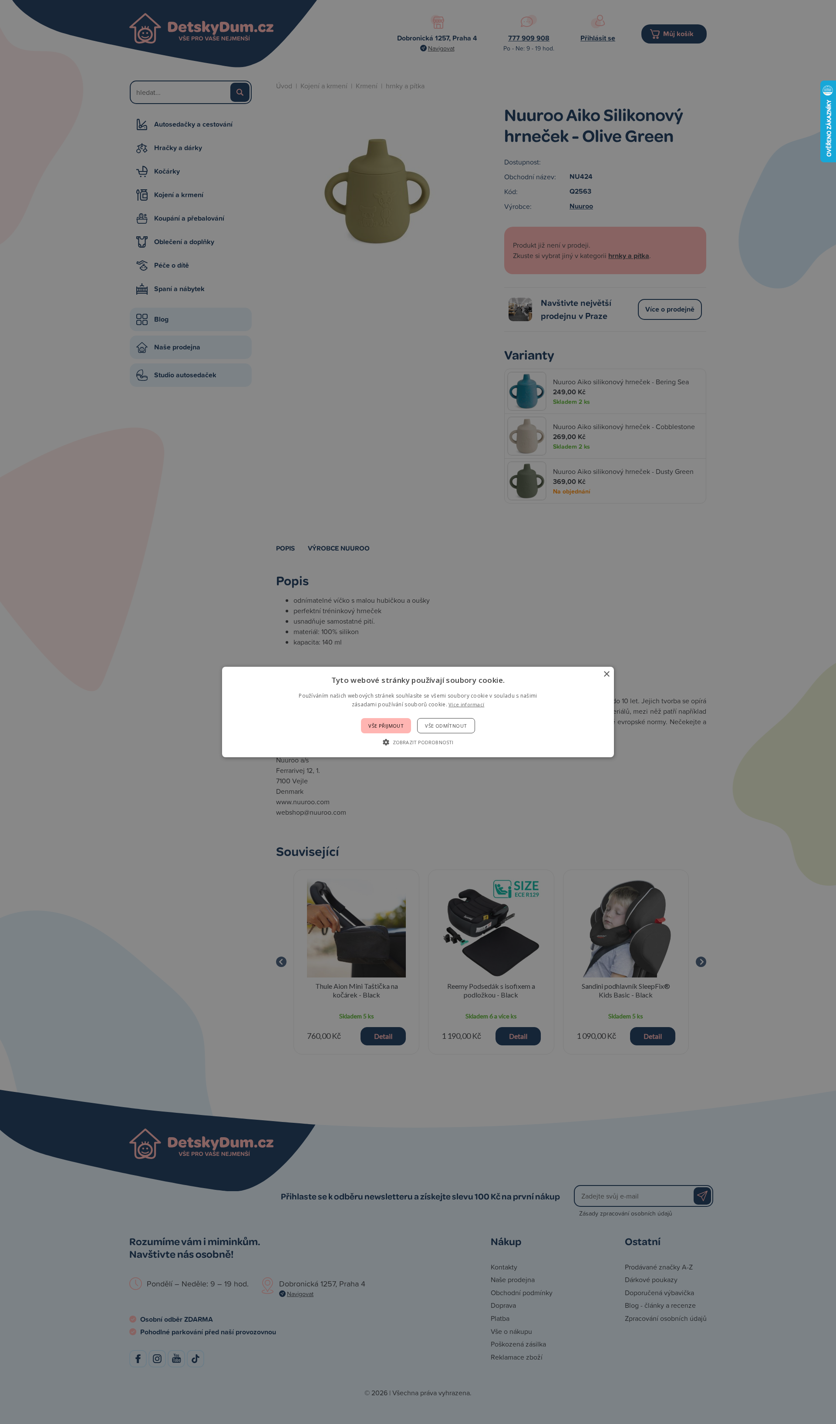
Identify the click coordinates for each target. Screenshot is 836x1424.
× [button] (606, 674)
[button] (418, 742)
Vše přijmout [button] (386, 725)
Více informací (466, 704)
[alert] (418, 712)
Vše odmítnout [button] (446, 725)
